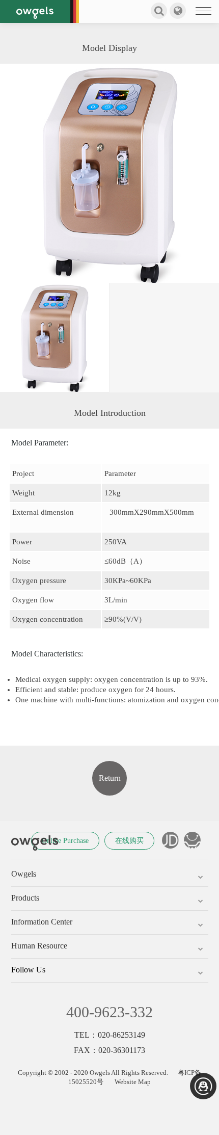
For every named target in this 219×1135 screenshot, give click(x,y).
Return (110, 778)
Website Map (133, 1082)
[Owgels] (39, 11)
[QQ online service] (203, 1086)
